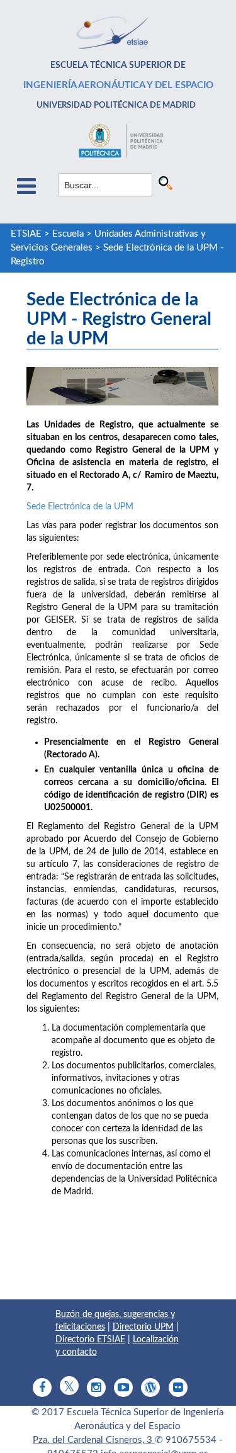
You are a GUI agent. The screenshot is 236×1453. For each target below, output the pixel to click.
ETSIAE (26, 234)
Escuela (68, 234)
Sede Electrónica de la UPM (79, 506)
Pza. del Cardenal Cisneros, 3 (94, 1440)
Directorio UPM (143, 1327)
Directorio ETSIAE (90, 1339)
